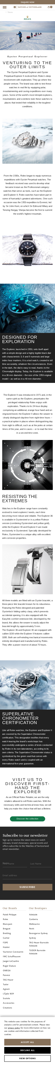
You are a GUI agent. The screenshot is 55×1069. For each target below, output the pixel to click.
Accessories (8, 1002)
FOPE (5, 942)
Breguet (6, 928)
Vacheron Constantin (13, 951)
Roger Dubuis (9, 965)
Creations (7, 1007)
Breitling (7, 933)
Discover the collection (27, 819)
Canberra (33, 919)
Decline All (27, 1050)
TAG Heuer (8, 979)
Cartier (6, 937)
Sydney (32, 937)
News (10, 12)
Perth (31, 928)
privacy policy (14, 1027)
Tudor (6, 984)
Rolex (27, 18)
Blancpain (7, 924)
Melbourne (34, 924)
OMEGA (7, 970)
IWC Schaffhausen (12, 956)
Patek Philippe (9, 914)
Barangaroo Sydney (38, 933)
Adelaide (33, 914)
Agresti (6, 989)
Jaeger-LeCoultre (11, 961)
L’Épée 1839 (8, 993)
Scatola (6, 998)
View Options (27, 1058)
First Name (8, 863)
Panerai (6, 975)
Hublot (6, 947)
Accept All (27, 1042)
